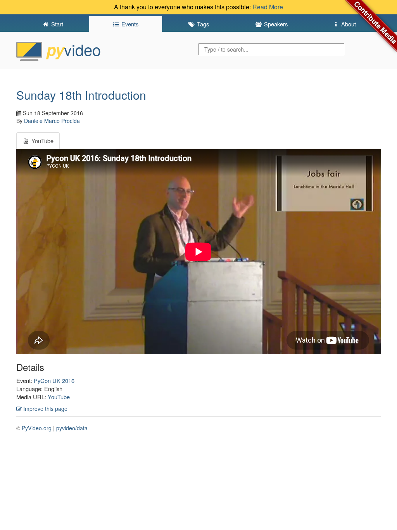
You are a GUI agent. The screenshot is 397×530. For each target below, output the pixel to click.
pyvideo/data (72, 428)
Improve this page (44, 408)
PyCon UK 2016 (54, 380)
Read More (267, 6)
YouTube (59, 397)
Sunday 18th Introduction (81, 95)
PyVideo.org (37, 428)
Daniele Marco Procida (52, 121)
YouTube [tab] (42, 141)
